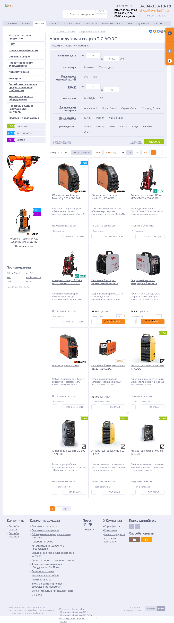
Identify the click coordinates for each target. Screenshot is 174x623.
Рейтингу (111, 152)
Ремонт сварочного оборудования (21, 98)
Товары (39, 23)
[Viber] (161, 31)
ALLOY (29, 273)
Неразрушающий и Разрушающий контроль (21, 108)
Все (145, 152)
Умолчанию (80, 152)
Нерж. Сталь (109, 108)
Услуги (26, 23)
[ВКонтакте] (150, 31)
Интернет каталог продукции (20, 36)
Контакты (159, 23)
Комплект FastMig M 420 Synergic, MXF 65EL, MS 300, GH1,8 (24, 240)
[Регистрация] (170, 44)
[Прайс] (164, 152)
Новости (54, 23)
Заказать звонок (156, 15)
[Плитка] (153, 152)
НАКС (12, 44)
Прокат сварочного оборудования (21, 64)
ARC (9, 277)
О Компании (72, 23)
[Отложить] (99, 320)
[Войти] (170, 39)
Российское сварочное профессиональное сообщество (23, 87)
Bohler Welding (33, 277)
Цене (98, 152)
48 (137, 152)
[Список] (158, 152)
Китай (87, 117)
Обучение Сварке (19, 56)
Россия (100, 117)
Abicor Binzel (13, 273)
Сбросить (136, 141)
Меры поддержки (138, 23)
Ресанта (147, 126)
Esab (28, 281)
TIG (101, 98)
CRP (9, 281)
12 (129, 152)
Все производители (18, 287)
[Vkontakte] (131, 526)
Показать (153, 141)
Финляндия (116, 117)
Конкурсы (91, 23)
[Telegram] (158, 31)
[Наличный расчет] (134, 539)
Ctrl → (66, 508)
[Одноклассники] (154, 31)
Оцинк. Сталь (129, 108)
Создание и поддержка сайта (144, 609)
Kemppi (100, 126)
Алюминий (90, 108)
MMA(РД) (89, 98)
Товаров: (55, 152)
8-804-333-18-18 (155, 6)
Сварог (88, 132)
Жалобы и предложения (24, 118)
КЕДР (135, 126)
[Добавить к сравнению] (54, 236)
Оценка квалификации (23, 50)
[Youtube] (137, 526)
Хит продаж (106, 67)
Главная (12, 23)
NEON (123, 126)
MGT (112, 126)
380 (95, 76)
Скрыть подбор (62, 141)
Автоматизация (19, 71)
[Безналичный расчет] (146, 539)
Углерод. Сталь (151, 108)
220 (86, 76)
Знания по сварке (112, 23)
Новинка (89, 67)
